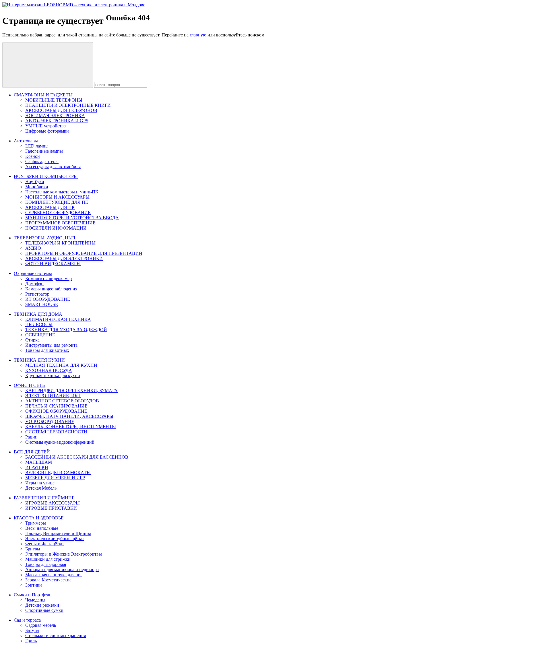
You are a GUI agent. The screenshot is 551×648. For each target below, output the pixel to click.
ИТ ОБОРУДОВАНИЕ (47, 299)
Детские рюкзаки (42, 605)
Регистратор (37, 294)
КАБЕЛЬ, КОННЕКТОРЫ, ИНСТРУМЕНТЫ (70, 426)
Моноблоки (36, 186)
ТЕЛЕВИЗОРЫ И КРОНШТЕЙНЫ (60, 242)
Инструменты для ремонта (51, 345)
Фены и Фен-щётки (44, 543)
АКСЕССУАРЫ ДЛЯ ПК (50, 207)
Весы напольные (41, 528)
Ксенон (32, 156)
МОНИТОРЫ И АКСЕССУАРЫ (57, 197)
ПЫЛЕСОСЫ (39, 324)
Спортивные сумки (44, 610)
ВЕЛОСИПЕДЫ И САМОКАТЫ (58, 472)
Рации (31, 436)
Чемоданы (35, 599)
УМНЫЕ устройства (45, 125)
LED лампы (36, 145)
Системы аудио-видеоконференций (59, 442)
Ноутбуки (34, 181)
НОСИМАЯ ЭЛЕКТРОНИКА (55, 115)
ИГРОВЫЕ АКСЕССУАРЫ (52, 502)
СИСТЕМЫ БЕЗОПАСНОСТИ (56, 431)
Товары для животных (47, 350)
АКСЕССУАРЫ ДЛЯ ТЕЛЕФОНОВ (61, 110)
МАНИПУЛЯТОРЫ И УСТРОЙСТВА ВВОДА (72, 217)
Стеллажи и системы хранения (55, 635)
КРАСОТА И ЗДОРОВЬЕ (39, 517)
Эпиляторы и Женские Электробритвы (63, 554)
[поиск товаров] (47, 65)
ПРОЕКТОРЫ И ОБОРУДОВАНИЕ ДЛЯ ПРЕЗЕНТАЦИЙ (83, 253)
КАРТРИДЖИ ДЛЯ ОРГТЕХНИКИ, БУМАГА (71, 390)
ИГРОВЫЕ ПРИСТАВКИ (51, 508)
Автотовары (26, 140)
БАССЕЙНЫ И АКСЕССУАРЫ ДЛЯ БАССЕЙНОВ (76, 457)
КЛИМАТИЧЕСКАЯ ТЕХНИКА (58, 319)
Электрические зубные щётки (54, 538)
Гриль (31, 640)
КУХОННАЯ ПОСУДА (48, 370)
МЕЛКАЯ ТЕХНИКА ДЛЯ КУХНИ (61, 365)
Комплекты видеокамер (48, 278)
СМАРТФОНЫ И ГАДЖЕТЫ (43, 94)
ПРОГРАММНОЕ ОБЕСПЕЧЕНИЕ (60, 222)
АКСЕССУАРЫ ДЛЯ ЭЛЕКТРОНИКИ (64, 258)
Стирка (32, 339)
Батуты (32, 630)
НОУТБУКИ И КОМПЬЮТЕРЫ (46, 176)
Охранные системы (33, 273)
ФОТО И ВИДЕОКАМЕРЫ (53, 263)
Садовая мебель (40, 625)
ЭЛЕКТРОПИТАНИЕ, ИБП (53, 395)
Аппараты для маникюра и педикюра (62, 569)
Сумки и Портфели (33, 594)
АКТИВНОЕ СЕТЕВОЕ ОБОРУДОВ (62, 400)
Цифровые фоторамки (47, 131)
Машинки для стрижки (48, 559)
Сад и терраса (27, 620)
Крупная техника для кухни (52, 375)
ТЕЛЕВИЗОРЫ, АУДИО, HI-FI (44, 237)
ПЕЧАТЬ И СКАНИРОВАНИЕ (56, 405)
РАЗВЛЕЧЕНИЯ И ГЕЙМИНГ (44, 497)
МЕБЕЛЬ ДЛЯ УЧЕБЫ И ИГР (55, 477)
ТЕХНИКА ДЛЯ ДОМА (38, 314)
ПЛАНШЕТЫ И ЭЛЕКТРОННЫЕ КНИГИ (68, 105)
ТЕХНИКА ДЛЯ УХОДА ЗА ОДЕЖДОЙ (66, 329)
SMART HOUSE (41, 304)
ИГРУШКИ (36, 467)
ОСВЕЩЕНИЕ (40, 334)
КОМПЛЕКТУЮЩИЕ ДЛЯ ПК (56, 202)
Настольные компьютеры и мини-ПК (61, 191)
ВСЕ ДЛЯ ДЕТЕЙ (32, 451)
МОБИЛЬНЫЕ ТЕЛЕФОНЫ (53, 100)
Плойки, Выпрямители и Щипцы (58, 533)
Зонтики (33, 585)
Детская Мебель (41, 488)
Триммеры (35, 523)
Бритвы (32, 548)
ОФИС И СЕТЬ (29, 385)
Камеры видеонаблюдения (51, 288)
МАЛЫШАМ (38, 462)
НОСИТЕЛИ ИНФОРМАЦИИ (56, 228)
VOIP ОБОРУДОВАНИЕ (49, 421)
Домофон (34, 283)
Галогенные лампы (44, 151)
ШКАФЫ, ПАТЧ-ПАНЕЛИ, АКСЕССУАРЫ (69, 416)
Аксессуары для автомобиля (53, 166)
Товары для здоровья (45, 564)
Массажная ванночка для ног (53, 574)
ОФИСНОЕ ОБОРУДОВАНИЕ (56, 411)
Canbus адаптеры (42, 161)
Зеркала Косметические (48, 579)
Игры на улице (40, 482)
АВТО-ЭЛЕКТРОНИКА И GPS (56, 120)
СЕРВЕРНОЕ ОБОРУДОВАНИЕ (58, 212)
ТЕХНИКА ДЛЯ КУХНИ (39, 360)
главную (198, 34)
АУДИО (33, 248)
